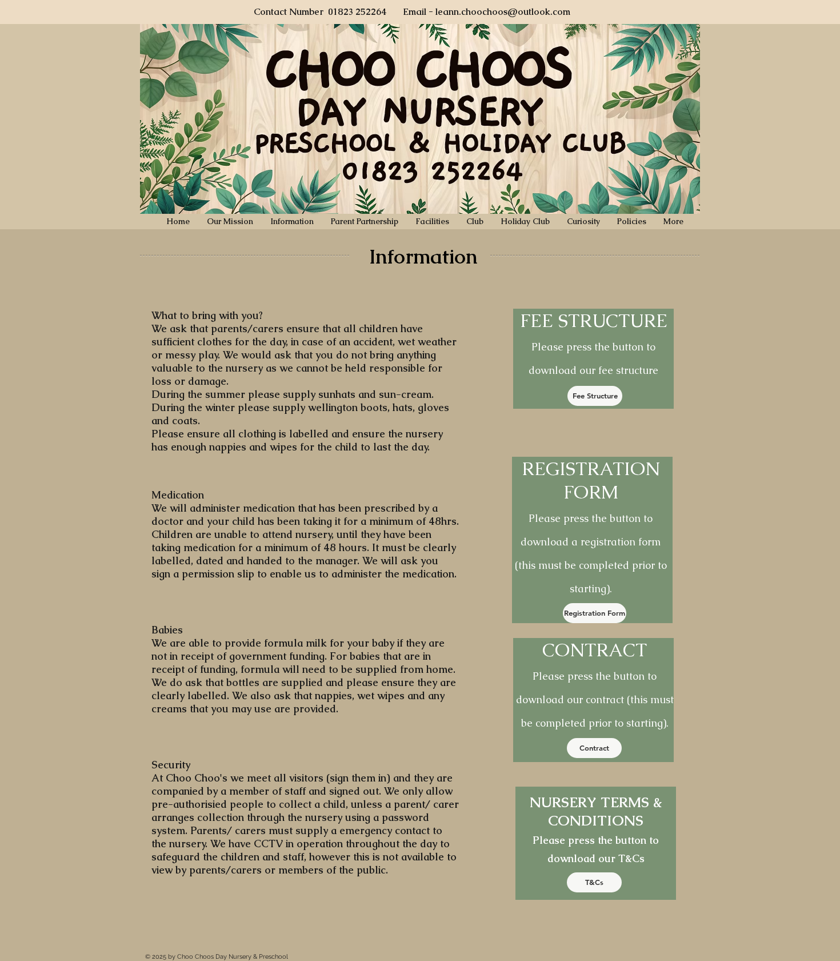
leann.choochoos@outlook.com (502, 12)
